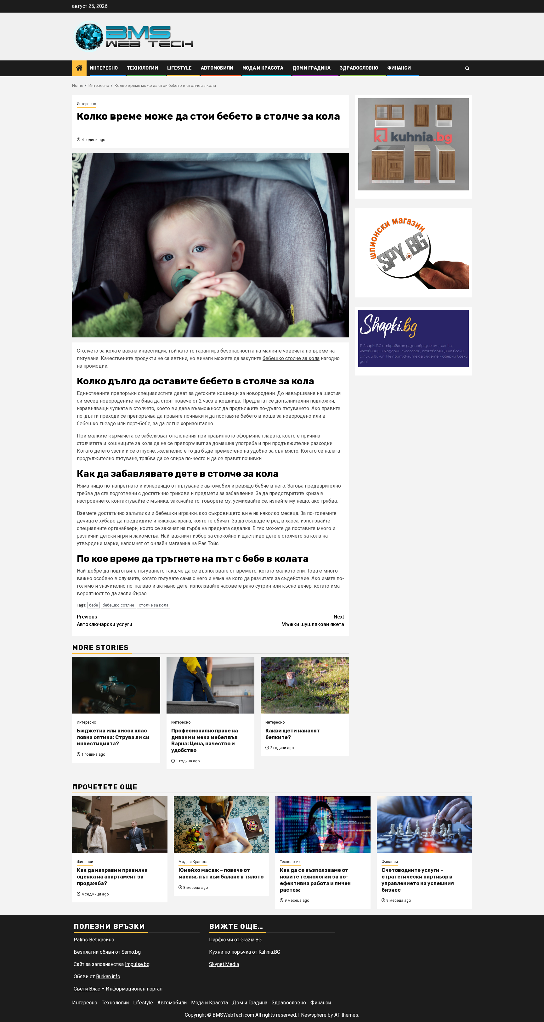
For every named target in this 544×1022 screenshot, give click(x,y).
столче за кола (153, 605)
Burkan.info (108, 977)
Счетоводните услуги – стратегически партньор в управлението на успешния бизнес (418, 880)
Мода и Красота (262, 68)
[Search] (467, 68)
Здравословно (359, 68)
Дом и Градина (311, 68)
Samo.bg (131, 952)
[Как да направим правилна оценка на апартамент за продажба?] (119, 824)
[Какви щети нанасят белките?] (305, 685)
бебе (93, 605)
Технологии (142, 68)
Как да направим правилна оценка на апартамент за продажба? (112, 876)
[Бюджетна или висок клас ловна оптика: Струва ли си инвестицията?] (116, 685)
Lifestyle (179, 68)
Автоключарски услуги (104, 620)
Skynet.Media (224, 964)
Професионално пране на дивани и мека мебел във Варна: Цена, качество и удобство (204, 740)
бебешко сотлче (118, 605)
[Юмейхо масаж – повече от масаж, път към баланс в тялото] (221, 824)
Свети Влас (87, 989)
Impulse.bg (137, 964)
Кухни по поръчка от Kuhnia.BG (244, 952)
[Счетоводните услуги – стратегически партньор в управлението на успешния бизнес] (424, 824)
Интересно (104, 68)
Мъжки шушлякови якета (312, 620)
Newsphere (313, 1015)
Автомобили (217, 68)
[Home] (79, 68)
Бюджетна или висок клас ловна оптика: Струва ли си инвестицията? (113, 737)
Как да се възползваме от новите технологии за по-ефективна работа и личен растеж (315, 880)
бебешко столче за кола (291, 358)
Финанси (399, 68)
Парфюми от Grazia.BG (235, 940)
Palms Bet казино (94, 940)
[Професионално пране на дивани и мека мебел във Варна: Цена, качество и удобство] (211, 685)
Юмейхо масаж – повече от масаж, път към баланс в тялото (221, 873)
